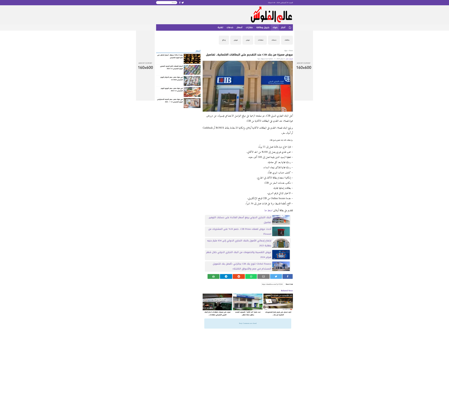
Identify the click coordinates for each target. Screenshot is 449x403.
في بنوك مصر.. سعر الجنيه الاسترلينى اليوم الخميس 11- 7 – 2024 (170, 100)
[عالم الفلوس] (224, 14)
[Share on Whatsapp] (251, 276)
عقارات (249, 27)
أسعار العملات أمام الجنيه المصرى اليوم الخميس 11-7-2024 (171, 67)
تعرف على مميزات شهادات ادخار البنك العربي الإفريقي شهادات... (217, 313)
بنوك (275, 27)
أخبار (283, 27)
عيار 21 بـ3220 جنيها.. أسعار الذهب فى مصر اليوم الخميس (170, 56)
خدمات (230, 27)
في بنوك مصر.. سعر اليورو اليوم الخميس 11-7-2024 (172, 89)
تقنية (220, 27)
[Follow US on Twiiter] (182, 2)
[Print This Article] (213, 276)
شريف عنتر (289, 58)
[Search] (157, 2)
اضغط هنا (268, 210)
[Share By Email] (263, 276)
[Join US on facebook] (179, 2)
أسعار (239, 27)
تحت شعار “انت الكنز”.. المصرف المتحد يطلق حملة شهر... (248, 313)
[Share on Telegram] (226, 276)
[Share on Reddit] (238, 276)
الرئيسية (290, 27)
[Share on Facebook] (287, 276)
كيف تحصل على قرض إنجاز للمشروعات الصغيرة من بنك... (278, 313)
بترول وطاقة (262, 27)
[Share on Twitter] (276, 276)
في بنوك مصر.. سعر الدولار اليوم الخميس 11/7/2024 (171, 78)
